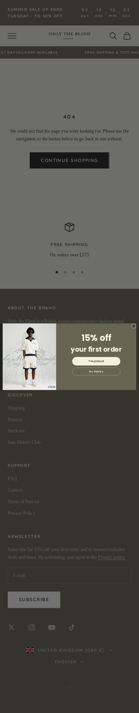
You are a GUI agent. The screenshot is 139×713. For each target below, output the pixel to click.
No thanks (96, 371)
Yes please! (96, 361)
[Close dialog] (134, 326)
